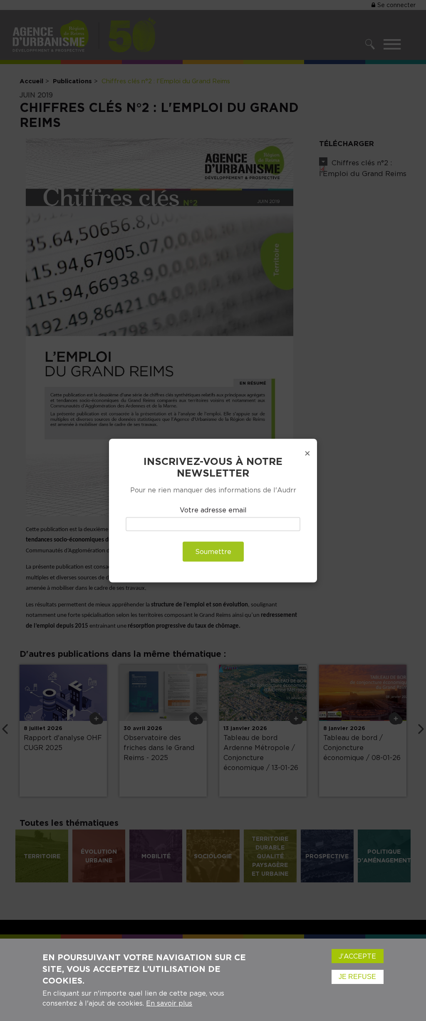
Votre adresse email (213, 510)
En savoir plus (169, 1003)
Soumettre (213, 551)
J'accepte (357, 956)
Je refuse (357, 976)
